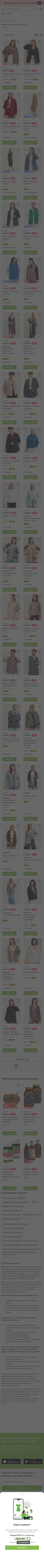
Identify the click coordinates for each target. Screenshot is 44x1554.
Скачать (22, 1547)
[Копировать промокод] (28, 1538)
